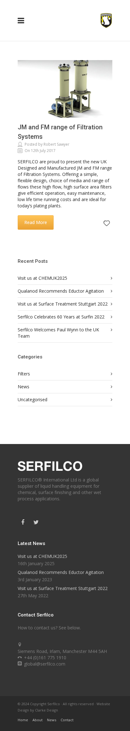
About (37, 719)
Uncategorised (32, 399)
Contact (67, 719)
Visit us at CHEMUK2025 (42, 278)
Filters (24, 374)
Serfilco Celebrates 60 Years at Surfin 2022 (61, 317)
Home (23, 719)
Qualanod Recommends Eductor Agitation (61, 291)
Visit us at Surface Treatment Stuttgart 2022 (63, 304)
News (23, 387)
